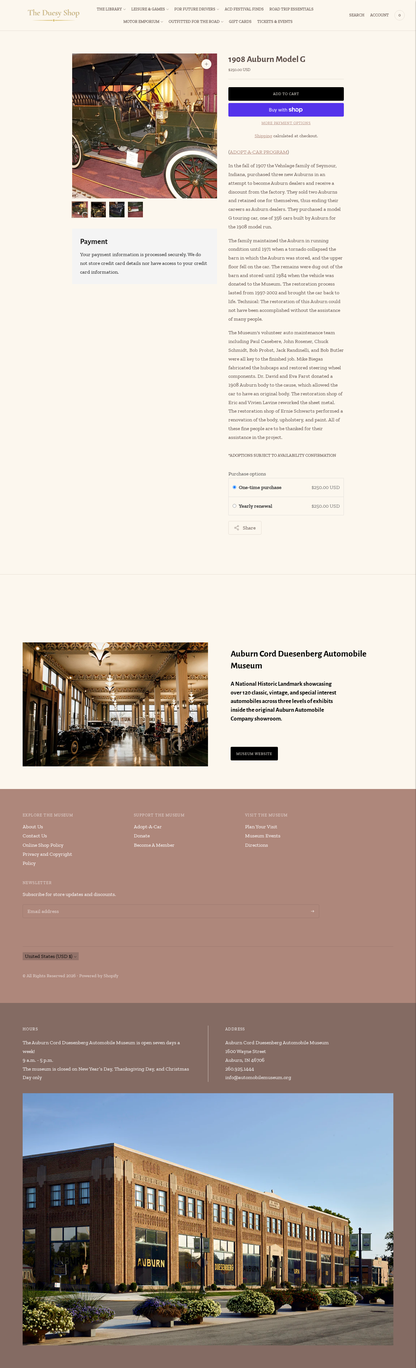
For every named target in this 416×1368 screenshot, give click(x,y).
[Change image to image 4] (135, 209)
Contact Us (35, 836)
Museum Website (254, 754)
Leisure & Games (148, 9)
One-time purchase (260, 487)
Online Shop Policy (43, 845)
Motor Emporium (141, 21)
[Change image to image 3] (117, 209)
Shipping (263, 135)
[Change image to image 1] (79, 209)
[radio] (234, 487)
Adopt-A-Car (148, 827)
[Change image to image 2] (98, 209)
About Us (33, 827)
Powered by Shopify (98, 975)
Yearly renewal (257, 506)
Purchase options (247, 474)
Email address (42, 905)
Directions (256, 845)
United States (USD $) (48, 956)
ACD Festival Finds (244, 9)
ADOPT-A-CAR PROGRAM (259, 152)
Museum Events (262, 836)
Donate (142, 836)
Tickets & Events (275, 21)
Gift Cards (240, 21)
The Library (109, 9)
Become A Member (154, 845)
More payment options (286, 123)
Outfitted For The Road (194, 21)
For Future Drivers (194, 9)
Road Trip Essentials (291, 9)
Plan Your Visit (261, 827)
